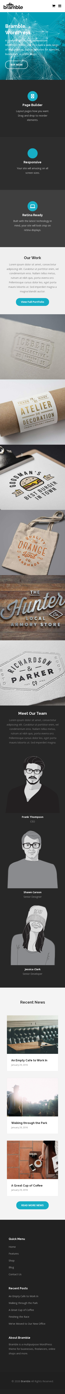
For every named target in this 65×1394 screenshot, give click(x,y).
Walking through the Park (29, 1123)
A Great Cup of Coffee (27, 1185)
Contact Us (15, 1274)
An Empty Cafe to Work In (29, 1060)
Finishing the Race (19, 1316)
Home (12, 1246)
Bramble (26, 1381)
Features (14, 1253)
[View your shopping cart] (53, 5)
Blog (11, 1267)
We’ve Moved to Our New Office (27, 1323)
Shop (12, 1260)
